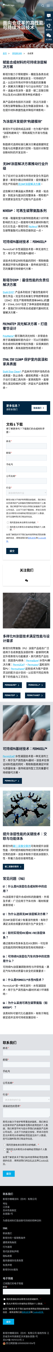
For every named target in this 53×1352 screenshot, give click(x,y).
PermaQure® (33, 660)
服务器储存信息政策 (13, 1261)
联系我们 (7, 1233)
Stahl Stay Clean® (12, 371)
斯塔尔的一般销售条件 (14, 1238)
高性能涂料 (17, 54)
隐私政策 (7, 1256)
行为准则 (7, 1247)
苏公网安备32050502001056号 (20, 1343)
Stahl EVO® (9, 292)
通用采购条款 (9, 1243)
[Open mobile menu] (48, 6)
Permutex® (33, 665)
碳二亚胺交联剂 (22, 846)
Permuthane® (18, 669)
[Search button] (43, 5)
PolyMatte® (9, 336)
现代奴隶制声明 (11, 1252)
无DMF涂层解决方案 (29, 184)
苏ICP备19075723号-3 (13, 1340)
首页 (5, 54)
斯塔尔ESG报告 (10, 1270)
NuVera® (33, 226)
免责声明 (7, 1265)
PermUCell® (9, 756)
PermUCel (18, 665)
